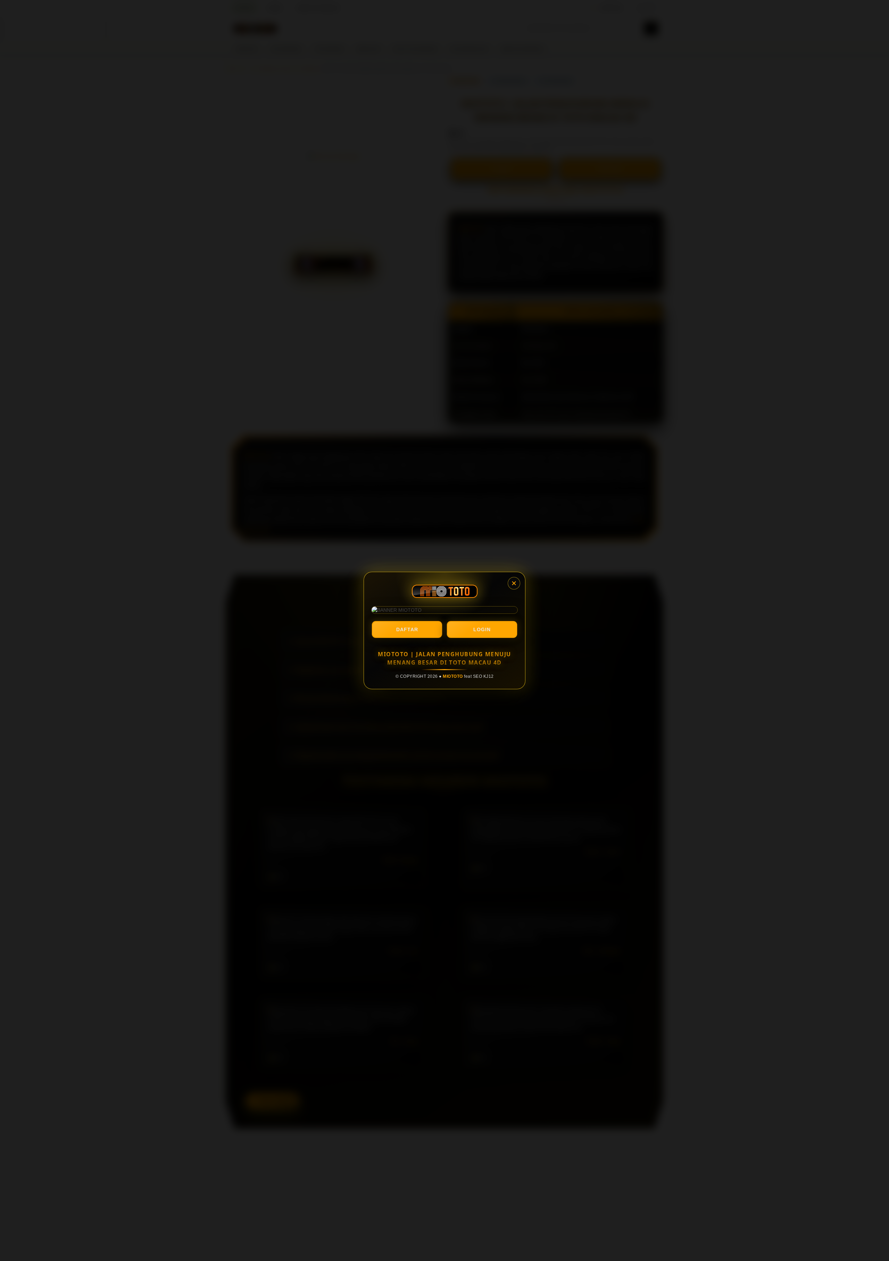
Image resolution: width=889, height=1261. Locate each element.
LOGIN (482, 629)
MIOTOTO (453, 676)
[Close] (514, 583)
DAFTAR (407, 629)
